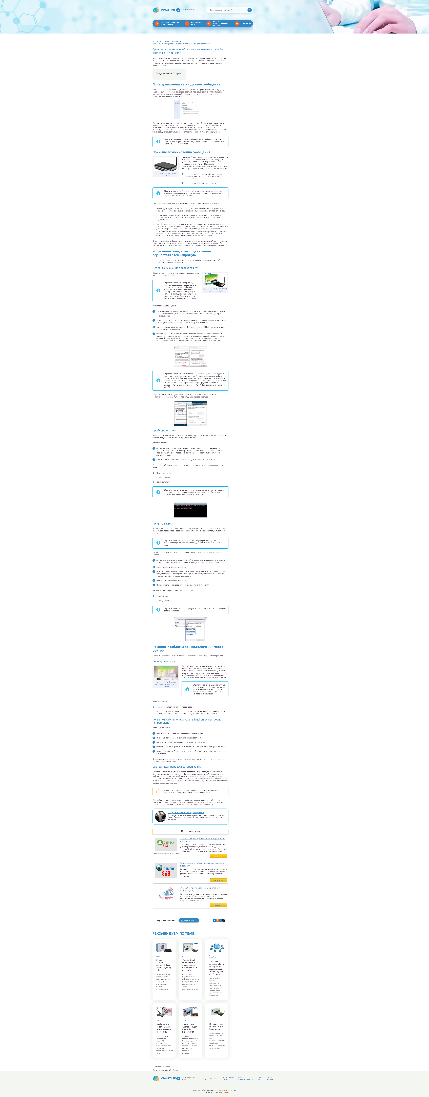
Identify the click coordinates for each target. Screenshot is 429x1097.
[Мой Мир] (220, 920)
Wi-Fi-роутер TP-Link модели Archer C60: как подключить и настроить (166, 684)
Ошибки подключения (171, 41)
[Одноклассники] (217, 920)
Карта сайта (260, 1078)
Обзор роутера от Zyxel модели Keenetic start (216, 1026)
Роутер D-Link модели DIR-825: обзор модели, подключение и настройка (190, 965)
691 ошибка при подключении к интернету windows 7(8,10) (200, 889)
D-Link (158, 956)
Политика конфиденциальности (245, 1078)
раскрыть (177, 74)
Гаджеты (246, 23)
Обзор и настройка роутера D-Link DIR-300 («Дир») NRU (163, 965)
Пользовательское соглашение (227, 1078)
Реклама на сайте (270, 1078)
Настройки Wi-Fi (196, 23)
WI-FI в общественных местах (220, 23)
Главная (158, 41)
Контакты (213, 1078)
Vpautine (170, 10)
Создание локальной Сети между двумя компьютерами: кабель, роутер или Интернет (216, 967)
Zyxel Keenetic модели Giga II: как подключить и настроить (163, 1028)
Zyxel (157, 1020)
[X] (223, 920)
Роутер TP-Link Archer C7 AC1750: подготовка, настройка (215, 290)
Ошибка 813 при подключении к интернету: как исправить (202, 839)
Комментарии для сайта (165, 1070)
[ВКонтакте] (214, 920)
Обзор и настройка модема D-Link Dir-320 (166, 174)
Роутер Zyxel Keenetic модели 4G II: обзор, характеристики (190, 1028)
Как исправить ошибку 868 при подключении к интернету (202, 864)
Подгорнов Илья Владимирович (186, 812)
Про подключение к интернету (170, 23)
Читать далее (218, 856)
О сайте (204, 1078)
